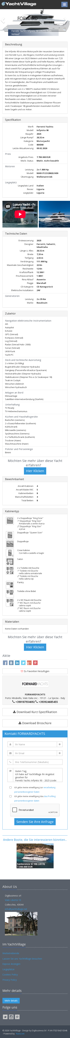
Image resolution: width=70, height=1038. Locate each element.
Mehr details (11, 1000)
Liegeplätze (8, 969)
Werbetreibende (10, 953)
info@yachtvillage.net (16, 909)
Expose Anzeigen (11, 963)
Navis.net (20, 1033)
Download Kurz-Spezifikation (36, 712)
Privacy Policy (9, 979)
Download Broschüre (36, 723)
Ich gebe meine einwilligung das (35, 798)
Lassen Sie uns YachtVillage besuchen (22, 958)
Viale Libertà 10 (13, 900)
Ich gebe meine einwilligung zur (34, 789)
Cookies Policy (10, 974)
